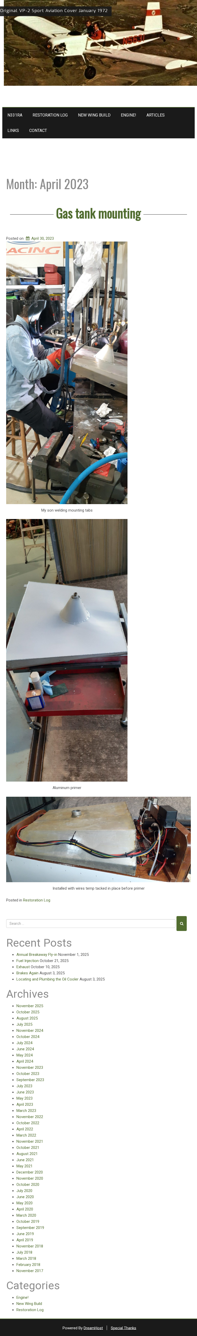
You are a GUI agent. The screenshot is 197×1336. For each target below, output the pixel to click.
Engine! (128, 115)
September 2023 (30, 1080)
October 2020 (27, 1184)
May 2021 (24, 1166)
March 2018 (26, 1258)
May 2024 (24, 1055)
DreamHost (93, 1327)
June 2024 (25, 1049)
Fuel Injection (27, 960)
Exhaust (23, 967)
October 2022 (27, 1123)
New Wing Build (94, 115)
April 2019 (24, 1240)
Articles (155, 115)
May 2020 (24, 1203)
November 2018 (29, 1246)
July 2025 (24, 1024)
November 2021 (29, 1141)
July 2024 (24, 1043)
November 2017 (29, 1270)
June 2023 (25, 1092)
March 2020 (26, 1215)
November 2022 (29, 1116)
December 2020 (29, 1172)
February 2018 (28, 1264)
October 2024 (27, 1036)
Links (13, 130)
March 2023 (26, 1110)
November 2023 (29, 1067)
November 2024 (29, 1030)
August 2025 (27, 1018)
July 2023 (24, 1086)
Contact (38, 130)
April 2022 (24, 1129)
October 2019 (27, 1221)
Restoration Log (50, 115)
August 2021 (27, 1153)
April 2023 (24, 1104)
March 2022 (26, 1135)
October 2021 (27, 1147)
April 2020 (24, 1209)
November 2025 (29, 1006)
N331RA (14, 115)
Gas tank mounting (98, 213)
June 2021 (25, 1160)
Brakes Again (27, 973)
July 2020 (24, 1190)
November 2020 (29, 1178)
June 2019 (25, 1234)
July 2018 (24, 1252)
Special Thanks (123, 1327)
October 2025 (27, 1012)
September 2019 (30, 1227)
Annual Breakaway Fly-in (36, 954)
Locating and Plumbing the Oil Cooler (47, 979)
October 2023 (27, 1073)
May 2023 (24, 1098)
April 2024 (24, 1061)
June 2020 (25, 1197)
